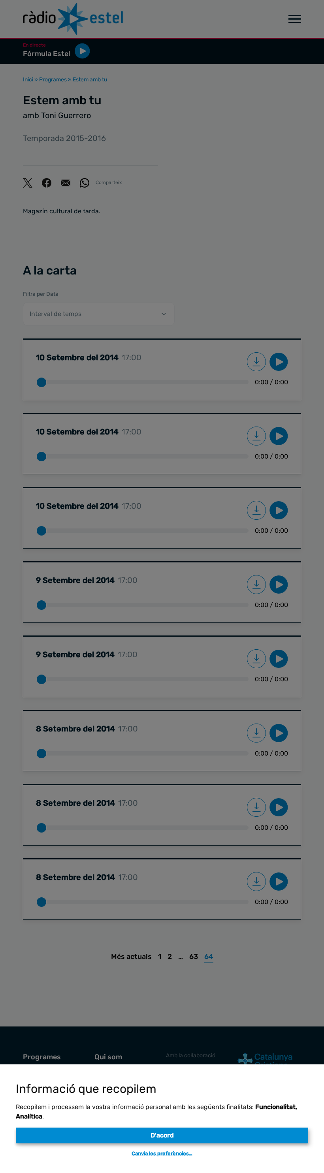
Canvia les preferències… (162, 1153)
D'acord (162, 1135)
